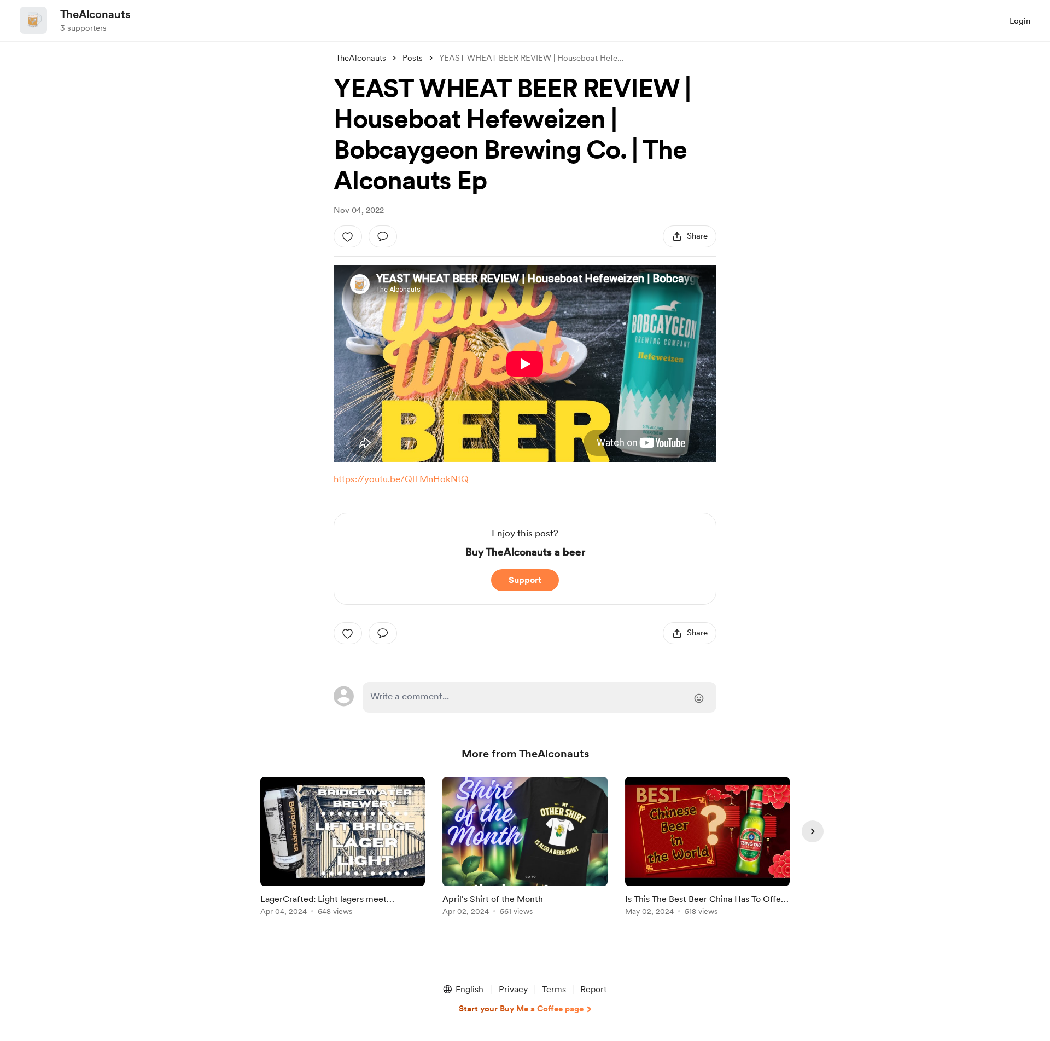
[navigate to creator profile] (33, 20)
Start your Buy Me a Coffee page (521, 1009)
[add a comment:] (383, 236)
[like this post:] (348, 236)
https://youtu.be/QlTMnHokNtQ (401, 478)
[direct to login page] (539, 697)
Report (593, 989)
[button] (463, 989)
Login (1020, 21)
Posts (412, 58)
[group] (342, 848)
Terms (554, 989)
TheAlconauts (95, 14)
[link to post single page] (342, 848)
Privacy (513, 989)
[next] (813, 831)
